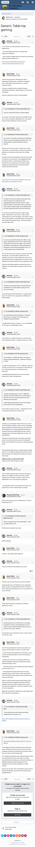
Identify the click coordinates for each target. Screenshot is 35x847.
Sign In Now (18, 814)
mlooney (5, 32)
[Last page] (33, 36)
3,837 (16, 41)
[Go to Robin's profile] (3, 18)
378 (18, 74)
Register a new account (17, 803)
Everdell (8, 423)
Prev (6, 36)
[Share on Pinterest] (25, 835)
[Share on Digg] (11, 835)
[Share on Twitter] (2, 835)
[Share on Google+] (8, 835)
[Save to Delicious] (14, 835)
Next (29, 36)
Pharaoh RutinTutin (13, 495)
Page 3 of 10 (17, 36)
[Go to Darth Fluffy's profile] (4, 74)
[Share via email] (22, 835)
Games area (19, 32)
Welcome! (9, 17)
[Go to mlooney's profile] (4, 42)
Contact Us (17, 840)
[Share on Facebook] (5, 835)
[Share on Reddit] (16, 835)
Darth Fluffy (10, 74)
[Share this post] (32, 42)
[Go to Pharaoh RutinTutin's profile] (4, 495)
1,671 (23, 495)
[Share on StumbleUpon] (19, 835)
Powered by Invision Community (17, 844)
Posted (13, 42)
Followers (16, 822)
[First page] (2, 36)
